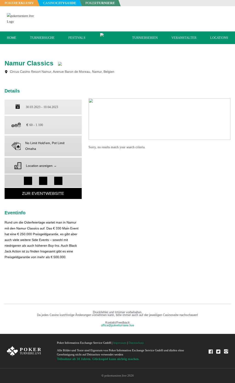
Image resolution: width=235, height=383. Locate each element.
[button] (28, 181)
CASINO (59, 3)
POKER (19, 3)
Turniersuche (42, 37)
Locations (219, 37)
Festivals (76, 37)
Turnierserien (145, 37)
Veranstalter (183, 37)
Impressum (119, 342)
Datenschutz (136, 342)
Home (11, 37)
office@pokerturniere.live (117, 325)
